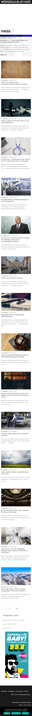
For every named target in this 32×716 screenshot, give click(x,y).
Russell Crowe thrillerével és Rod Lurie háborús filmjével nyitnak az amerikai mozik (15, 395)
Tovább (2, 54)
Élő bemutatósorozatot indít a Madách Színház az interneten (15, 511)
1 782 (16, 608)
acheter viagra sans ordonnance (26, 420)
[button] (29, 2)
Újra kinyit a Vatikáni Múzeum (12, 278)
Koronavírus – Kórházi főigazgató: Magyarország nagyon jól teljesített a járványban (14, 550)
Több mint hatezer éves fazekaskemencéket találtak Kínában (14, 83)
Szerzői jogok (19, 691)
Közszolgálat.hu (3, 37)
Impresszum (4, 691)
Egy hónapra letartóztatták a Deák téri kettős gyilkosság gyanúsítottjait (15, 356)
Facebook (25, 691)
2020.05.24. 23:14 (12, 37)
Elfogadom (7, 713)
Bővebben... (26, 713)
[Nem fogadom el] (30, 711)
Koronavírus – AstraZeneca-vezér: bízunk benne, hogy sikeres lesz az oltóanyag (15, 160)
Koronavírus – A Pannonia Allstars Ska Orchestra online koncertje (13, 41)
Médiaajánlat (11, 691)
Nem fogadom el (16, 713)
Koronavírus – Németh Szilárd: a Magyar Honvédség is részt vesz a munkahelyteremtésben (15, 239)
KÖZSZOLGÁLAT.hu (15, 1)
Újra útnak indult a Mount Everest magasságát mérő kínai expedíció (13, 590)
